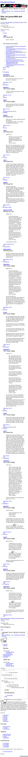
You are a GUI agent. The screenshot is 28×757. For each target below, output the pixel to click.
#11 (4, 308)
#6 (3, 156)
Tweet (2, 629)
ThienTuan (6, 264)
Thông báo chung (7, 734)
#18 (4, 565)
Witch (5, 100)
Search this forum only (13, 686)
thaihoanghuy (7, 249)
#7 (3, 178)
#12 (4, 345)
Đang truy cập (9, 664)
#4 (3, 110)
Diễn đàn (5, 645)
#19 (4, 582)
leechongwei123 (6, 111)
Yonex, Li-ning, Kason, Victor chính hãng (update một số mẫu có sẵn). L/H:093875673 (15, 62)
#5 (3, 126)
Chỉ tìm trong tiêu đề (13, 672)
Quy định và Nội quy (7, 751)
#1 (3, 68)
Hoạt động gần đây (10, 665)
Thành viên (5, 657)
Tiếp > (3, 30)
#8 (3, 206)
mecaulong (6, 74)
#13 (4, 409)
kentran (5, 569)
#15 (4, 456)
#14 (4, 425)
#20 (4, 616)
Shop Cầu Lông (6, 726)
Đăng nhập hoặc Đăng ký (8, 2)
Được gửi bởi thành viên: (7, 674)
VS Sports (5, 727)
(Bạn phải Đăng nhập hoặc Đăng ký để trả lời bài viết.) (12, 618)
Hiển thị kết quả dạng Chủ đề (17, 687)
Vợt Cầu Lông (6, 729)
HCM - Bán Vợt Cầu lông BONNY (14, 52)
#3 (3, 96)
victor (3, 23)
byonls (5, 312)
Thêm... (6, 696)
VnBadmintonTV (7, 655)
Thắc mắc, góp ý (6, 735)
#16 (4, 502)
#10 (4, 260)
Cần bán (8, 53)
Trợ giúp (5, 736)
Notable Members (10, 663)
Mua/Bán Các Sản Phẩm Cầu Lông (15, 22)
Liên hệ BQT (6, 737)
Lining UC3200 (7, 210)
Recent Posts (8, 653)
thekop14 (5, 87)
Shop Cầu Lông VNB (8, 654)
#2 (3, 83)
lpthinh (5, 115)
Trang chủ (5, 644)
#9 (3, 245)
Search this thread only (13, 684)
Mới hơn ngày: (5, 681)
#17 (4, 533)
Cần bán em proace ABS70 (12, 59)
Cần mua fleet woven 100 (11, 51)
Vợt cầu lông (6, 743)
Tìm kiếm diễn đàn (10, 652)
